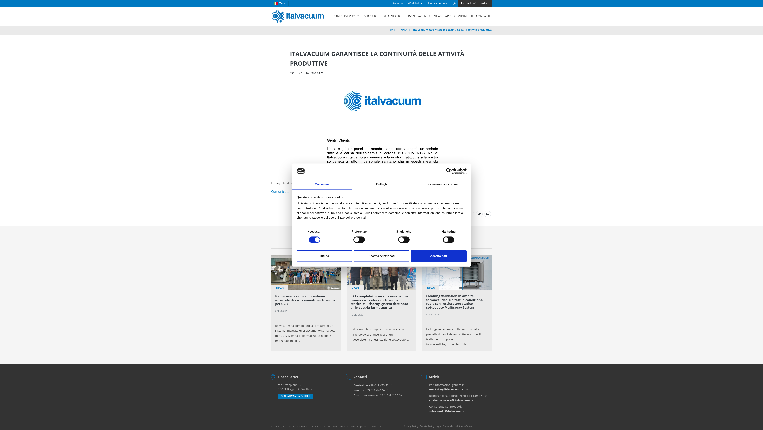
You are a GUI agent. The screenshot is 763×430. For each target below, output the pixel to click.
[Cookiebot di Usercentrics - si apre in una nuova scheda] (449, 171)
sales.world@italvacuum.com (449, 411)
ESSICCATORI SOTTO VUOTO (382, 16)
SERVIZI (410, 16)
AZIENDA (424, 16)
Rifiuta (324, 256)
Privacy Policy (410, 426)
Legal (439, 426)
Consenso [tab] (322, 184)
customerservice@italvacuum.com (452, 400)
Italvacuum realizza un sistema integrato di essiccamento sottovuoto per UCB (305, 300)
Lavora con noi (437, 3)
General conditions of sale (457, 426)
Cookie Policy (427, 426)
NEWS (438, 16)
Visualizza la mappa (295, 396)
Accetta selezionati (381, 256)
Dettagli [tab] (381, 184)
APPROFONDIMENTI (459, 16)
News (404, 30)
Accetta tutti (438, 256)
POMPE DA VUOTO (346, 16)
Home (391, 30)
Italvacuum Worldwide (407, 3)
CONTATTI (483, 16)
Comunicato (280, 191)
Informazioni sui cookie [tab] (441, 184)
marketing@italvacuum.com (448, 389)
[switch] (359, 239)
